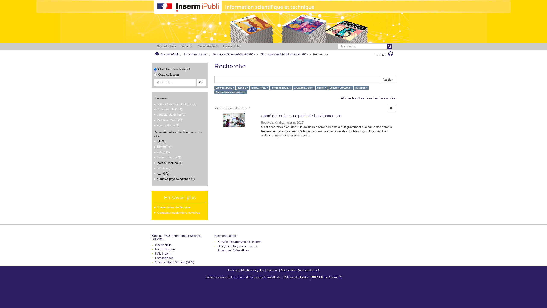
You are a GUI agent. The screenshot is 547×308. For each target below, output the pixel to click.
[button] (166, 46)
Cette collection (168, 74)
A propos (272, 270)
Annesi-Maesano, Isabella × (231, 92)
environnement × (281, 87)
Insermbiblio (163, 245)
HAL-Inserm (163, 253)
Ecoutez (380, 55)
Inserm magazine (195, 54)
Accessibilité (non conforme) (300, 270)
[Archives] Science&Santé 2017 (234, 54)
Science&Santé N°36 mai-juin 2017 (284, 54)
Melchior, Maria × (225, 87)
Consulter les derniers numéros (178, 212)
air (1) (161, 141)
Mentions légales (252, 270)
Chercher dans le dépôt (174, 69)
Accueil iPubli (169, 54)
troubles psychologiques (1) (176, 179)
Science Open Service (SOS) (174, 262)
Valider (388, 79)
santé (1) (163, 173)
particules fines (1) (169, 162)
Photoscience (164, 257)
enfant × (321, 87)
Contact (233, 270)
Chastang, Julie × (303, 87)
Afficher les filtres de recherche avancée (368, 98)
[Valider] (389, 46)
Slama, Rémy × (259, 87)
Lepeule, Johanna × (341, 87)
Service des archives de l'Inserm (240, 241)
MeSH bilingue (165, 249)
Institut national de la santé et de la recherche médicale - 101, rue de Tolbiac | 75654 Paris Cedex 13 (274, 277)
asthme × (243, 87)
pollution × (361, 87)
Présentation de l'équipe (173, 207)
